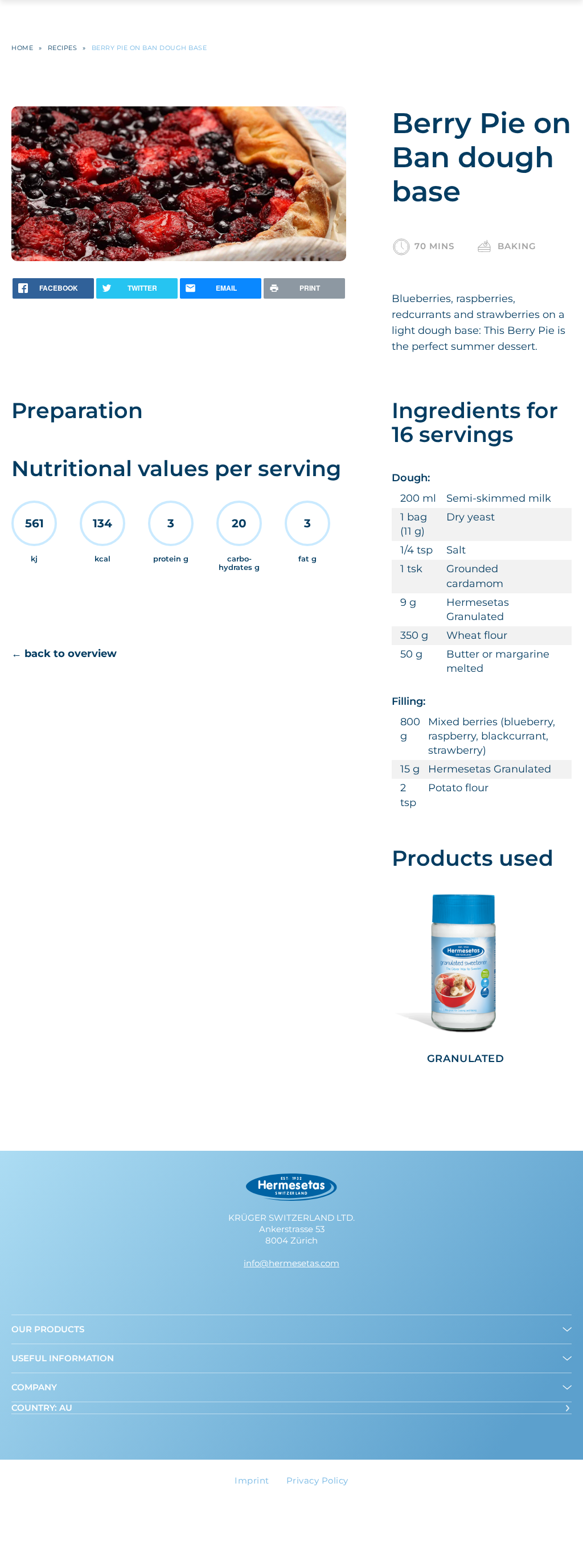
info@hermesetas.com (291, 1263)
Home (22, 48)
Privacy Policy (317, 1480)
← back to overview (64, 653)
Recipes (62, 48)
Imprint (252, 1480)
